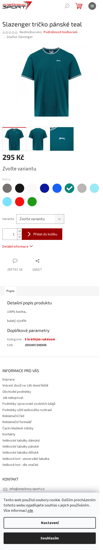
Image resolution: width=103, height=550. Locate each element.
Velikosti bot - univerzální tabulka (25, 458)
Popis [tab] (10, 291)
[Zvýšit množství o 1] (19, 231)
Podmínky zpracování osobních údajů (28, 403)
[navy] (44, 188)
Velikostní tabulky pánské (20, 446)
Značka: (19, 37)
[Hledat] (67, 6)
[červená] (19, 201)
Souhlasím (49, 538)
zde (30, 510)
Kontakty (8, 434)
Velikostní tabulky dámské (21, 440)
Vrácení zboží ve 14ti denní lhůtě (25, 385)
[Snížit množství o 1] (19, 237)
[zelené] (32, 201)
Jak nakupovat (12, 397)
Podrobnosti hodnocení (60, 32)
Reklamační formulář (17, 422)
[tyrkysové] (69, 188)
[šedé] (7, 188)
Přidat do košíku (45, 234)
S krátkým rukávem (40, 339)
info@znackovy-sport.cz (27, 489)
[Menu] (92, 6)
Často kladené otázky (18, 428)
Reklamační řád (13, 416)
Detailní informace (15, 246)
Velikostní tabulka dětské (20, 452)
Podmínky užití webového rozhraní (27, 410)
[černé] (19, 188)
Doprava (8, 379)
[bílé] (32, 188)
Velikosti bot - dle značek (20, 464)
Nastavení (50, 522)
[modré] (57, 188)
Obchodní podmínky (16, 391)
